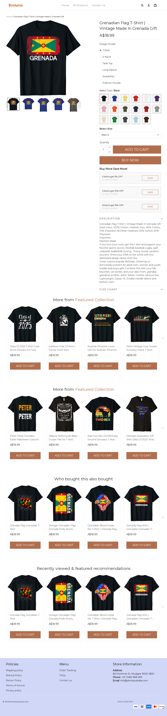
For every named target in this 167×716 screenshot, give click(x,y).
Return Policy (13, 680)
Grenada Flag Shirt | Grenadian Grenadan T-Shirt (139, 527)
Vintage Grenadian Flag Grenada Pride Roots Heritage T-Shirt (62, 527)
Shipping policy (14, 670)
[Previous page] (7, 105)
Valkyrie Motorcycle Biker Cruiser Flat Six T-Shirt (63, 437)
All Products (80, 5)
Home (65, 5)
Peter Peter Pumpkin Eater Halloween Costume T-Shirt (25, 438)
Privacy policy (13, 690)
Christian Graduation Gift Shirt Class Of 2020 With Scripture (140, 438)
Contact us (65, 680)
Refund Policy (14, 675)
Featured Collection (94, 299)
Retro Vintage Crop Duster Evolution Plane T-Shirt (141, 348)
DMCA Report (125, 701)
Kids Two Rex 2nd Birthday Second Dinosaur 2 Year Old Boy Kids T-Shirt (103, 438)
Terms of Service (15, 685)
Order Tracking (67, 670)
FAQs (62, 675)
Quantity (104, 142)
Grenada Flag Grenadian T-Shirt (25, 527)
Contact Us (98, 5)
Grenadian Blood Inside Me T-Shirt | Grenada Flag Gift (102, 527)
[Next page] (79, 105)
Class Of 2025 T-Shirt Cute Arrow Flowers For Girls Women (24, 348)
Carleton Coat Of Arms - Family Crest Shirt (62, 348)
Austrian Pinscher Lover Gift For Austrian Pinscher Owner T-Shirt (102, 348)
